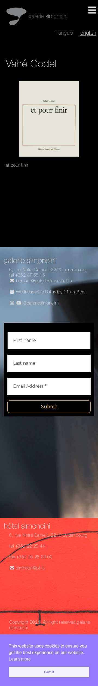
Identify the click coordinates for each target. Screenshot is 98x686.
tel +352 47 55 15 (27, 276)
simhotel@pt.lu (30, 569)
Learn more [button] (20, 659)
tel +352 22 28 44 (27, 547)
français (64, 33)
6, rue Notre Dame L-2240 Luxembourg (48, 270)
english (88, 33)
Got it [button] (49, 672)
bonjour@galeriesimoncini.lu (43, 281)
